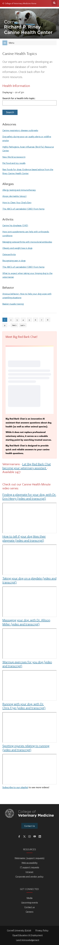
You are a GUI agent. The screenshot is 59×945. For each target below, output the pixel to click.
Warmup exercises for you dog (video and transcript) (27, 664)
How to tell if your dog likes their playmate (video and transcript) (24, 538)
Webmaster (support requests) (29, 858)
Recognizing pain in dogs (14, 260)
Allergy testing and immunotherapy (19, 189)
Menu (11, 42)
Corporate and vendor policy (29, 876)
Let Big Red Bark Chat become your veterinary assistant (26, 466)
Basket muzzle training (13, 303)
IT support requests (29, 867)
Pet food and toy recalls (13, 163)
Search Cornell (54, 3)
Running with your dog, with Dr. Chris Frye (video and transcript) (24, 706)
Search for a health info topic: (18, 98)
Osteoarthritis (9, 254)
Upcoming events (29, 902)
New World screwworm (13, 156)
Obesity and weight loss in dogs (17, 248)
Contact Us (29, 825)
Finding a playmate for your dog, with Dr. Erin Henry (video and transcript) (29, 496)
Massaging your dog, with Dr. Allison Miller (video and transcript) (26, 622)
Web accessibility (29, 862)
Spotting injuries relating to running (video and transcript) (25, 747)
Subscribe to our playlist (15, 787)
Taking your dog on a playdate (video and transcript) (29, 580)
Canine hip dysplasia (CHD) (15, 225)
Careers (29, 911)
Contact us (29, 907)
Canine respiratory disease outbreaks (20, 130)
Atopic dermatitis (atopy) (14, 196)
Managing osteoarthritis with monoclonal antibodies (27, 241)
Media (29, 897)
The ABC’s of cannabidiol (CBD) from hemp (23, 208)
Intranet (29, 871)
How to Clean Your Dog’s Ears (16, 202)
